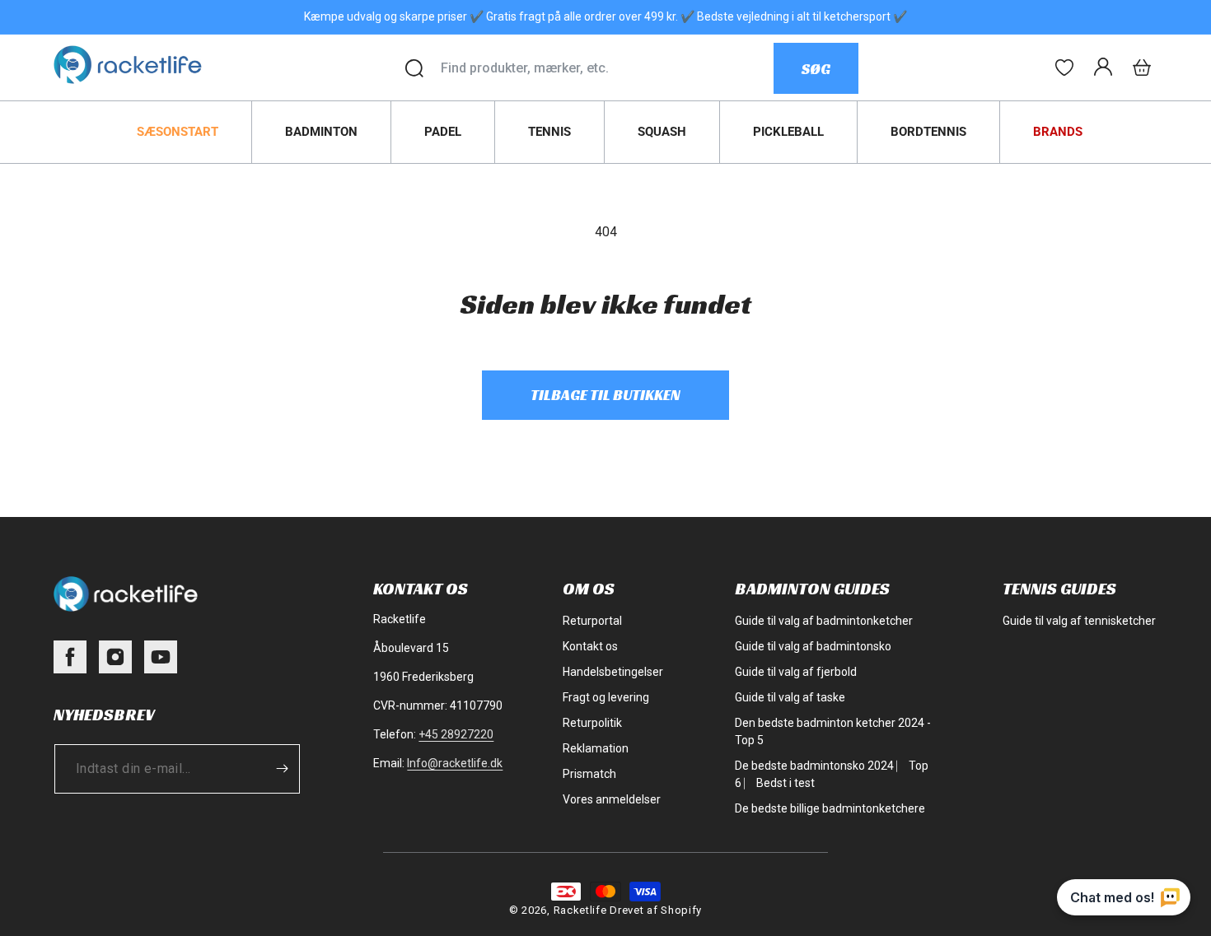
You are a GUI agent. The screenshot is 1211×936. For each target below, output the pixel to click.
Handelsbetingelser (613, 671)
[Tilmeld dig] (282, 768)
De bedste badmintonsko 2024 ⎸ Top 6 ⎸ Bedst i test (831, 774)
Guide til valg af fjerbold (796, 671)
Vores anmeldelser (612, 799)
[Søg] (414, 68)
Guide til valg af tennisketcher (1079, 620)
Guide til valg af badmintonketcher (824, 620)
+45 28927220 (455, 734)
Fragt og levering (606, 697)
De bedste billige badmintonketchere (830, 808)
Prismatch (589, 773)
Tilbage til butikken (605, 394)
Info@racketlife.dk (455, 763)
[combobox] (607, 68)
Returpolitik (592, 722)
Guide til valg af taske (790, 697)
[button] (1142, 67)
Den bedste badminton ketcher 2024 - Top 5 (833, 731)
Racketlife (580, 910)
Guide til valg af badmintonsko (813, 646)
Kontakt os (590, 646)
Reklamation (596, 748)
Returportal (592, 620)
